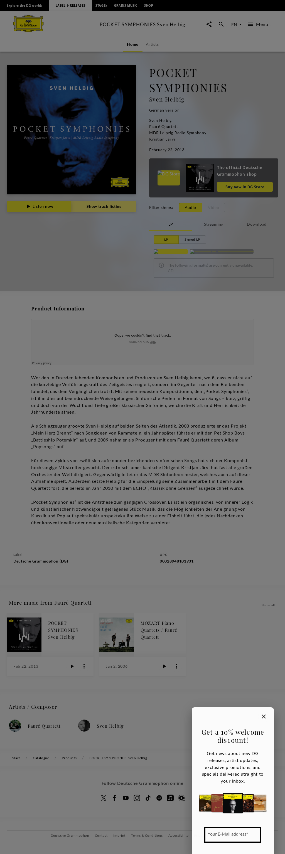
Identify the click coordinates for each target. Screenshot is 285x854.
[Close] (263, 716)
